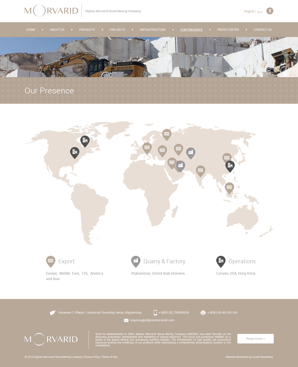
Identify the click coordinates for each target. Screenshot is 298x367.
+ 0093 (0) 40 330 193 (222, 312)
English (249, 11)
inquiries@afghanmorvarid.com (152, 320)
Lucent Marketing (262, 357)
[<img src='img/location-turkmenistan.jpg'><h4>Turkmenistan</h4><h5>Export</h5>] (178, 149)
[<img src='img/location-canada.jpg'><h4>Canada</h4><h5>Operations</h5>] (85, 141)
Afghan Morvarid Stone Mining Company (58, 357)
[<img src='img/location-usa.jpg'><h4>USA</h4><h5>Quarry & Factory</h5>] (74, 152)
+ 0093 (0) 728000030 (173, 312)
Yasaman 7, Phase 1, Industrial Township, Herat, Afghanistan (100, 312)
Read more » (255, 338)
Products (87, 29)
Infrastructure (153, 29)
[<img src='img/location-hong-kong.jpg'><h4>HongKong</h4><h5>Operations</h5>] (230, 166)
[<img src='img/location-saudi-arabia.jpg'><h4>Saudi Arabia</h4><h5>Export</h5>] (172, 163)
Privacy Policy (92, 357)
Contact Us (263, 29)
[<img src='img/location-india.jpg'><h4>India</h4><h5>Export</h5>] (200, 171)
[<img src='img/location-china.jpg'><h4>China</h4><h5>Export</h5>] (227, 158)
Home (30, 29)
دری (259, 11)
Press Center (228, 29)
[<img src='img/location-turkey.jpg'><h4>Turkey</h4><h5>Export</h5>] (162, 151)
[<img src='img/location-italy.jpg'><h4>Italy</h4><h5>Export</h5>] (147, 148)
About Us (57, 29)
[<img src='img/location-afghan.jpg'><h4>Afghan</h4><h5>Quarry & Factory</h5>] (190, 153)
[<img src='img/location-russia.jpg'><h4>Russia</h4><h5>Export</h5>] (166, 134)
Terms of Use (109, 357)
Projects (117, 29)
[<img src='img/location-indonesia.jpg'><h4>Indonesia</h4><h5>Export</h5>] (229, 188)
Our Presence (191, 29)
